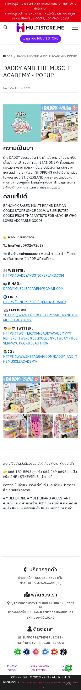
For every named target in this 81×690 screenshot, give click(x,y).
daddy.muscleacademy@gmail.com (33, 289)
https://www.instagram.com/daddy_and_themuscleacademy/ (40, 359)
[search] (5, 28)
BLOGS (7, 56)
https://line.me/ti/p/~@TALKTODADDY (34, 302)
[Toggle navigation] (75, 28)
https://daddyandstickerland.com (33, 275)
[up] (68, 683)
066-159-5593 (45, 578)
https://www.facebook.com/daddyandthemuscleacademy (40, 318)
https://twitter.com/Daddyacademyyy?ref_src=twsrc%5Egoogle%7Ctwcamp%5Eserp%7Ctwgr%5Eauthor (40, 338)
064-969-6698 (44, 583)
